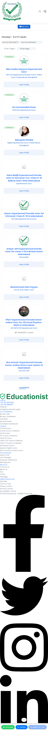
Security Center (6, 488)
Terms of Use (5, 484)
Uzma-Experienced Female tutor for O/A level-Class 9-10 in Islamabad (24, 215)
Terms (2, 474)
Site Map (3, 481)
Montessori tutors (7, 445)
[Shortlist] (42, 57)
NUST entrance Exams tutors (11, 450)
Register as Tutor (38, 727)
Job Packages (5, 457)
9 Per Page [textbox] (24, 48)
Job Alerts (4, 419)
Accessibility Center (8, 491)
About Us (3, 469)
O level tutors (5, 428)
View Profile (24, 84)
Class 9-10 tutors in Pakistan (11, 440)
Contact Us (4, 467)
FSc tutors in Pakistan (8, 436)
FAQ (1, 472)
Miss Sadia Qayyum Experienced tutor (24, 70)
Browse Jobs (5, 414)
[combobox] (30, 42)
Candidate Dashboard (9, 424)
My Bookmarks (6, 421)
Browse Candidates (8, 416)
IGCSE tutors (5, 433)
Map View (24, 26)
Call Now (23, 727)
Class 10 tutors (6, 438)
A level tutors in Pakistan (10, 431)
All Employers (5, 462)
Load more (24, 387)
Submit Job (4, 455)
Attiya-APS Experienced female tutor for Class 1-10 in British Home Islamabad (24, 251)
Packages (4, 477)
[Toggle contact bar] (24, 720)
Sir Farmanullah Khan (24, 107)
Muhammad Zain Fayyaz (24, 287)
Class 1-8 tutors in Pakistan (11, 443)
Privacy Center (6, 486)
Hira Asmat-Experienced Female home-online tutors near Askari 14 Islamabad (24, 365)
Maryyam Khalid (24, 139)
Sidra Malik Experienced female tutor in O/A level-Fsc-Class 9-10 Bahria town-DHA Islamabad (24, 178)
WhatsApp (9, 727)
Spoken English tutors (8, 448)
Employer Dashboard (8, 460)
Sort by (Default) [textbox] (28, 42)
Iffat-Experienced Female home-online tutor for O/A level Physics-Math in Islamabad (24, 322)
